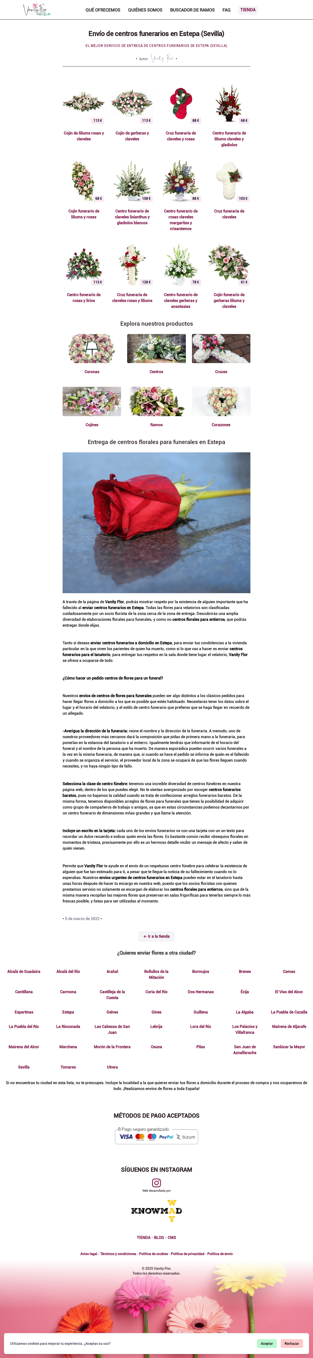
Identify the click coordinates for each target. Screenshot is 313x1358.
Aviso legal (88, 1254)
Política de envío (220, 1254)
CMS (172, 1237)
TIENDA (143, 1237)
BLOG (159, 1237)
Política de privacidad (187, 1254)
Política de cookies (153, 1254)
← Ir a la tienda (156, 936)
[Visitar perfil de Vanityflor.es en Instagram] (156, 1183)
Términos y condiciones (118, 1254)
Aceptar (267, 1344)
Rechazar (292, 1344)
